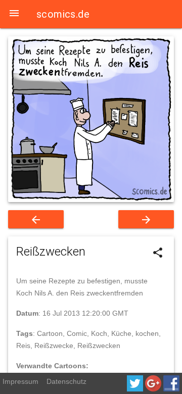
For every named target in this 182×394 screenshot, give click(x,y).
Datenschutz (66, 381)
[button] (14, 14)
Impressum (20, 381)
